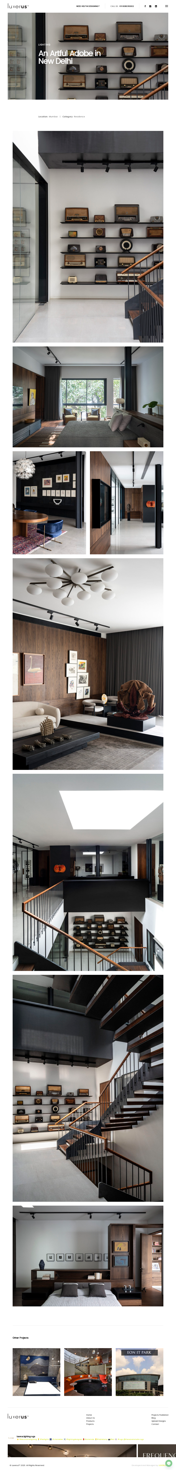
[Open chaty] (168, 1463)
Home (89, 1415)
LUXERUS (162, 1465)
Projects (90, 1424)
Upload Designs (159, 1421)
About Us (90, 1418)
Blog (154, 1418)
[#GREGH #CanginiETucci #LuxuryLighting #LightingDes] (72, 1450)
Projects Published (160, 1415)
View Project (23, 1389)
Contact (155, 1424)
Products (90, 1421)
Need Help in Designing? (88, 6)
